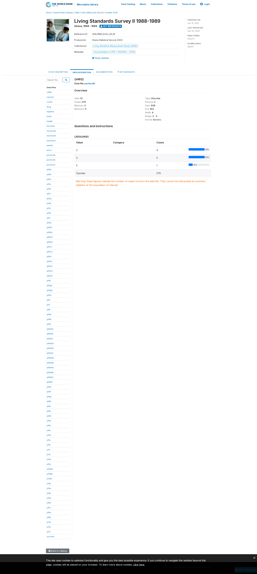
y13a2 (49, 478)
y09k (49, 416)
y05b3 (50, 237)
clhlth (49, 92)
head (49, 116)
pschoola (51, 155)
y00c (49, 179)
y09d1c (50, 338)
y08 (48, 309)
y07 (48, 304)
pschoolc (51, 164)
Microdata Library (87, 4)
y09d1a (50, 329)
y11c (48, 449)
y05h (49, 295)
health (50, 121)
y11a (48, 440)
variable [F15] (111, 12)
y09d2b (50, 348)
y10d (49, 435)
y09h (49, 401)
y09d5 (50, 382)
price (49, 150)
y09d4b (50, 372)
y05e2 (50, 266)
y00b (49, 174)
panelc (50, 145)
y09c (49, 324)
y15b (49, 502)
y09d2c (50, 353)
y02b (49, 203)
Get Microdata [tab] (127, 72)
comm (49, 102)
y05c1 (49, 247)
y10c (49, 430)
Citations (172, 4)
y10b (49, 425)
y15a (49, 498)
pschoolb (51, 160)
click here (138, 564)
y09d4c (50, 377)
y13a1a (50, 469)
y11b (48, 445)
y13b (49, 483)
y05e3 (50, 271)
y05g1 (49, 285)
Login (207, 4)
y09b (49, 319)
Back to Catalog (59, 551)
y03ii (49, 213)
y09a (49, 314)
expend (50, 111)
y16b (49, 517)
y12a (49, 459)
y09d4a (50, 367)
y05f (49, 280)
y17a (49, 522)
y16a (49, 512)
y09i (49, 406)
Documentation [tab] (104, 72)
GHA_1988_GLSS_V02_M (92, 12)
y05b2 (50, 232)
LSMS (76, 12)
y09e (49, 387)
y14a (49, 488)
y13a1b (50, 474)
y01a (49, 184)
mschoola (51, 131)
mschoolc (51, 140)
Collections (157, 4)
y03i (49, 208)
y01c (49, 193)
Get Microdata (111, 26)
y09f (49, 391)
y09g (49, 396)
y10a (49, 420)
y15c (49, 507)
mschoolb (51, 135)
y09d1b (50, 333)
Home (48, 12)
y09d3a (50, 358)
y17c (49, 532)
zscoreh (50, 536)
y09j (49, 411)
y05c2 (50, 251)
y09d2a (50, 343)
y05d (49, 256)
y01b (49, 189)
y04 (48, 218)
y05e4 (50, 276)
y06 (48, 300)
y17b (49, 527)
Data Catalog (128, 4)
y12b (49, 464)
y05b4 (50, 242)
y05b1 (49, 227)
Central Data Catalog (62, 12)
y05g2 (50, 290)
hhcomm (51, 126)
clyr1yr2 (50, 97)
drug (49, 107)
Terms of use (188, 4)
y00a (49, 169)
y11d (48, 454)
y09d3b (50, 363)
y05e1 (49, 261)
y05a (49, 222)
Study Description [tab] (58, 72)
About (143, 4)
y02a (49, 198)
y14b (49, 493)
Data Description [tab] (82, 72)
